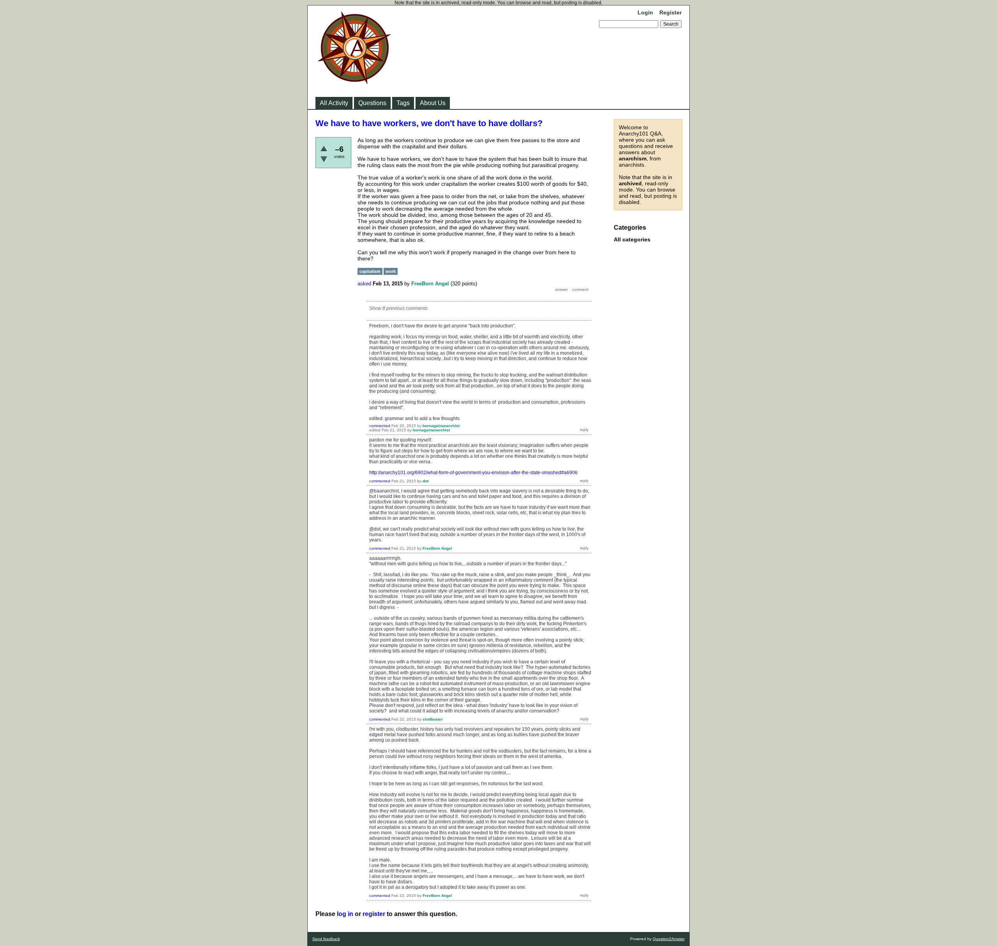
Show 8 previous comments (398, 308)
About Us (433, 103)
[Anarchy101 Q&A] (354, 81)
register (374, 914)
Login (645, 12)
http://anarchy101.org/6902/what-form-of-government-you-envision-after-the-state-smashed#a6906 (473, 472)
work (391, 271)
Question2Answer (669, 939)
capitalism (369, 271)
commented (379, 426)
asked (364, 284)
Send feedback (326, 939)
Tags (403, 103)
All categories (632, 239)
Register (670, 12)
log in (345, 914)
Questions (372, 103)
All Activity (334, 103)
